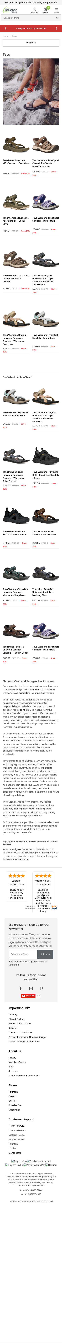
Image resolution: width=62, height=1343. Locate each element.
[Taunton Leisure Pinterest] (41, 988)
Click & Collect (16, 1019)
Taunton (13, 1092)
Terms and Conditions (21, 1033)
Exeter (12, 1096)
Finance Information (20, 1024)
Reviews (13, 1071)
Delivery (13, 1015)
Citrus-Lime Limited (43, 1201)
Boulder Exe (15, 1105)
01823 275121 (17, 1126)
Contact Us (15, 1153)
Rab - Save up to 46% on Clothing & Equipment (31, 2)
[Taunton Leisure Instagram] (31, 988)
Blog (11, 1067)
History (12, 1058)
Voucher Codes (17, 1062)
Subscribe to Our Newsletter (24, 1076)
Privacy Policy (25, 962)
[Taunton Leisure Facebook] (20, 988)
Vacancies (14, 1110)
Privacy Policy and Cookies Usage (27, 1037)
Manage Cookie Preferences (24, 1042)
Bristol (12, 1101)
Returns (13, 1028)
